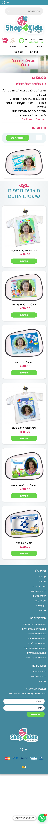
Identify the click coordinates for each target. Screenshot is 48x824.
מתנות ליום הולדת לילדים (35, 648)
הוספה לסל (18, 138)
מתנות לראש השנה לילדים (34, 624)
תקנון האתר (40, 605)
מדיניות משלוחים (38, 591)
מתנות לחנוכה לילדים (36, 653)
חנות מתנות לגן (39, 586)
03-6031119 (36, 42)
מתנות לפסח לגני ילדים (36, 657)
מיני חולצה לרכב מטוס (24, 427)
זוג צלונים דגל (24, 542)
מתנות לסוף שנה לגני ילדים (34, 629)
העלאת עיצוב (40, 600)
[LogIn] (12, 41)
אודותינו (42, 581)
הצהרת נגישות (39, 596)
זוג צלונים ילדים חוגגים (24, 485)
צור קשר (42, 610)
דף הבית (42, 576)
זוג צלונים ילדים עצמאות (24, 304)
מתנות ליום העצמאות (36, 638)
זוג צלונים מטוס (24, 362)
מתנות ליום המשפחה (37, 633)
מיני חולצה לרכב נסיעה (24, 250)
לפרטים (24, 261)
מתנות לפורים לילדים (37, 643)
